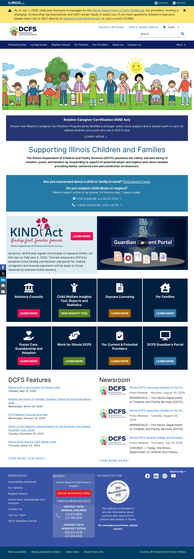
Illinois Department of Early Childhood (118, 10)
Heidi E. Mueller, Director (144, 27)
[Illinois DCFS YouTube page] (173, 476)
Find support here (136, 182)
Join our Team (16, 514)
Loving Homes (39, 44)
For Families (81, 44)
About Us (117, 44)
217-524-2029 (73, 535)
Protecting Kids (17, 44)
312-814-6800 (73, 513)
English (171, 27)
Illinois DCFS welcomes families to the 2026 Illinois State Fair (158, 388)
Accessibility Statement (22, 481)
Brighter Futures (61, 44)
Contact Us (134, 44)
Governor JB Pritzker (111, 27)
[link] (147, 476)
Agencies (163, 3)
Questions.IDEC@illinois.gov (82, 18)
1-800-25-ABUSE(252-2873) (74, 500)
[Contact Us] (143, 44)
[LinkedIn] (156, 476)
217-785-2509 (73, 517)
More (179, 44)
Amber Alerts (72, 552)
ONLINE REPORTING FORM (74, 493)
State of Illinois (178, 552)
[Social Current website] (118, 502)
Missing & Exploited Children (46, 552)
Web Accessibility (17, 552)
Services (181, 3)
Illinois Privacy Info (93, 552)
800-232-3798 (74, 532)
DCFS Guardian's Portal (22, 520)
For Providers (100, 44)
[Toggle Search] (182, 33)
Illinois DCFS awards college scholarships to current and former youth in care (156, 438)
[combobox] (173, 27)
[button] (95, 137)
